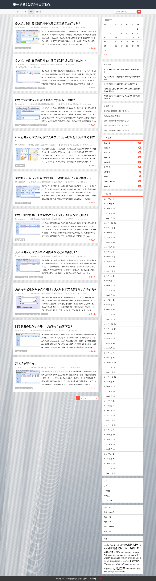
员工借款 (116, 555)
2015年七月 (108, 386)
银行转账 (122, 572)
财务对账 (128, 569)
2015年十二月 (109, 372)
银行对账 (111, 572)
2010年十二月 (109, 473)
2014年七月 (108, 406)
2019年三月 (108, 309)
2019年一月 (108, 319)
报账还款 (112, 561)
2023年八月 (108, 242)
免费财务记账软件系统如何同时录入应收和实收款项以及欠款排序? (55, 289)
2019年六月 (108, 295)
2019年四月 (108, 305)
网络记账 (59, 64)
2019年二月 (108, 314)
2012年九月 (108, 454)
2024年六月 (108, 204)
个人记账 (107, 143)
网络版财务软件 (41, 125)
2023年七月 (108, 247)
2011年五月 (108, 459)
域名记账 (122, 555)
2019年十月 (108, 276)
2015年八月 (108, 382)
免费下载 (122, 545)
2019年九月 (108, 281)
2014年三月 (108, 410)
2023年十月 (108, 232)
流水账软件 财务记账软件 (24, 388)
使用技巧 (33, 64)
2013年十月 (108, 430)
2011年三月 (108, 463)
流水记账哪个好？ (26, 363)
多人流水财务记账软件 (23, 48)
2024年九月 (108, 199)
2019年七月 (108, 290)
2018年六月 (108, 353)
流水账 (128, 560)
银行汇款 (117, 572)
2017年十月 (108, 367)
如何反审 (19, 125)
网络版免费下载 (21, 351)
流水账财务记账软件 (36, 277)
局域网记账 (129, 558)
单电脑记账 (111, 555)
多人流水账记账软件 (31, 88)
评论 (107, 495)
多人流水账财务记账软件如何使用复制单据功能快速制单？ (50, 60)
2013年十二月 (109, 420)
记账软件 (118, 567)
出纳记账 (137, 552)
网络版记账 (128, 564)
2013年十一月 (109, 425)
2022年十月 (108, 261)
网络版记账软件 (43, 27)
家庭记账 (123, 558)
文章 (107, 490)
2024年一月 (108, 218)
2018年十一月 (109, 329)
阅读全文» (92, 48)
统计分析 (120, 564)
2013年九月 (108, 434)
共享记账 (131, 552)
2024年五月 (108, 208)
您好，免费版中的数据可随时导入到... (117, 120)
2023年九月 (108, 237)
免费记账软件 (132, 544)
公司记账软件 (125, 552)
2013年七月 (108, 439)
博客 (31, 11)
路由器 (139, 569)
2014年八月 (108, 401)
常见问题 (40, 64)
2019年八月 (108, 285)
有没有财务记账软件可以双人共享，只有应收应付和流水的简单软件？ (55, 139)
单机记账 (40, 182)
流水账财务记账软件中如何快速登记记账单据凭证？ (46, 252)
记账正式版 (108, 569)
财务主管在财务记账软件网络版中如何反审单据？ (45, 100)
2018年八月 (108, 343)
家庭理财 (117, 558)
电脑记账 (108, 564)
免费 (118, 545)
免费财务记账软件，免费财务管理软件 (28, 314)
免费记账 (33, 293)
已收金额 (135, 558)
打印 (108, 561)
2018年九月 (108, 338)
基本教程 (33, 27)
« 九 (105, 54)
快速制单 (42, 88)
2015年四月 (108, 396)
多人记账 (127, 555)
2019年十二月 (109, 271)
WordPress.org (109, 500)
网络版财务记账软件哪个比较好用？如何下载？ (44, 326)
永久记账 (123, 561)
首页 (18, 11)
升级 (105, 555)
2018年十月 (108, 333)
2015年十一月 (109, 377)
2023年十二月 (109, 223)
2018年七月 (108, 348)
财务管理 (133, 569)
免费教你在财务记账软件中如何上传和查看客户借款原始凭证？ (53, 178)
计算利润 (133, 564)
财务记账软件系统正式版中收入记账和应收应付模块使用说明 (52, 215)
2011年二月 (108, 468)
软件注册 (106, 572)
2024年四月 (108, 213)
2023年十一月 (109, 228)
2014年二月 (108, 415)
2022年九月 (108, 266)
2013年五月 (108, 449)
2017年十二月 (109, 362)
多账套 (113, 558)
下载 (24, 11)
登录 (105, 486)
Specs (99, 578)
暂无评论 (69, 27)
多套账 (133, 555)
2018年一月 (108, 357)
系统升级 (114, 564)
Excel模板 (106, 545)
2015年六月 (108, 391)
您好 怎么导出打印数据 (112, 116)
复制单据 (19, 88)
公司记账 (117, 552)
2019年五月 (108, 300)
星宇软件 (57, 27)
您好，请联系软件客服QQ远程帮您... (117, 125)
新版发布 (107, 172)
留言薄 (38, 11)
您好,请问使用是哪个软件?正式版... (116, 111)
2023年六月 (108, 252)
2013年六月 (108, 444)
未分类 (106, 176)
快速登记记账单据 (22, 277)
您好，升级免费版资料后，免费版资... (117, 130)
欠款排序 (45, 314)
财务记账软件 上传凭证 (24, 203)
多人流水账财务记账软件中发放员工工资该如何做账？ (48, 23)
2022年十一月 (109, 256)
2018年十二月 (109, 324)
